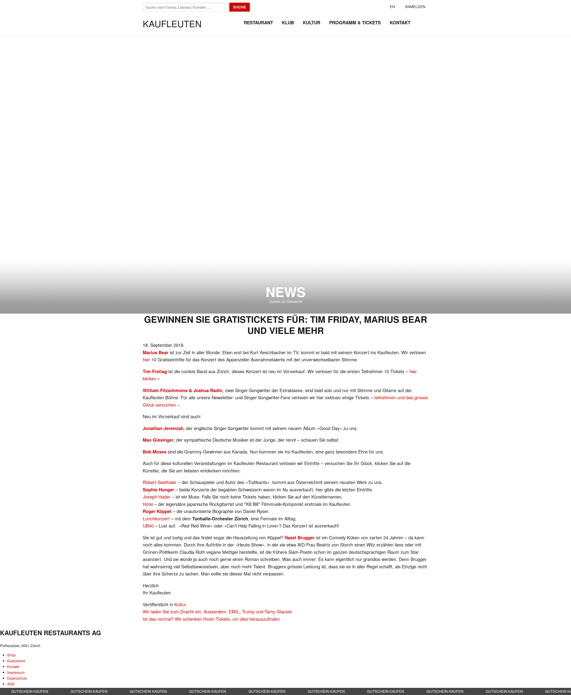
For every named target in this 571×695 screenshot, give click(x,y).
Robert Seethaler (160, 482)
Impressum (16, 672)
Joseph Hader (156, 496)
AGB (10, 684)
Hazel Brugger (300, 537)
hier (146, 359)
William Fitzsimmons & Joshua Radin (182, 390)
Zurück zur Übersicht (285, 301)
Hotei (148, 504)
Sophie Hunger (158, 489)
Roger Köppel (157, 511)
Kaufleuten (172, 23)
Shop (11, 655)
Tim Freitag (155, 371)
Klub (288, 22)
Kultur (311, 22)
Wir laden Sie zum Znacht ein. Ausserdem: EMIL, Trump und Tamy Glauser (217, 611)
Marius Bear (155, 352)
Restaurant (258, 22)
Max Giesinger (158, 439)
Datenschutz (17, 678)
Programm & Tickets (355, 22)
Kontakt (400, 22)
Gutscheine (16, 660)
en (392, 6)
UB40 (148, 525)
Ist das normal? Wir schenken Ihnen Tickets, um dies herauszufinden (211, 619)
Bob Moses (154, 451)
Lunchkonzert (156, 518)
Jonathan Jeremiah (163, 428)
